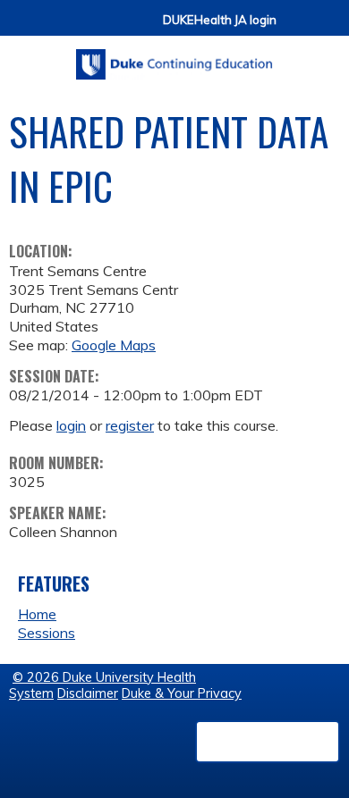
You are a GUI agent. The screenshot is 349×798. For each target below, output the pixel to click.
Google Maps (114, 345)
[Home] (174, 58)
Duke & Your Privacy (182, 693)
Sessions (46, 633)
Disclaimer (87, 693)
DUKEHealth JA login (220, 20)
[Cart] (297, 28)
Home (37, 614)
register (130, 425)
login (71, 425)
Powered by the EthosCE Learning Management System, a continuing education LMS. (267, 741)
